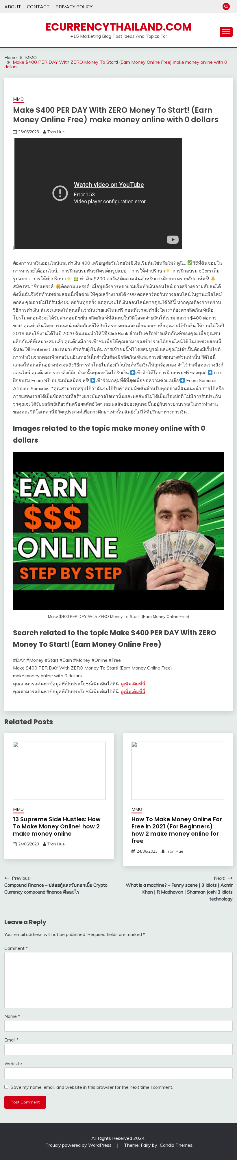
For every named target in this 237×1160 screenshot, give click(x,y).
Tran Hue (56, 131)
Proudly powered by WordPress (79, 1145)
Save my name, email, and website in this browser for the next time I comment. (92, 1087)
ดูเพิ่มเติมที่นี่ (133, 684)
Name (12, 1016)
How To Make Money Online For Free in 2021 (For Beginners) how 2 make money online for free (177, 830)
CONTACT (38, 7)
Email (11, 1040)
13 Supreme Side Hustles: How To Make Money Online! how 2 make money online (57, 826)
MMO (18, 99)
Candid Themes (176, 1145)
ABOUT (12, 7)
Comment (16, 948)
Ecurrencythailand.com (118, 26)
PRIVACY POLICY (73, 7)
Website (13, 1063)
